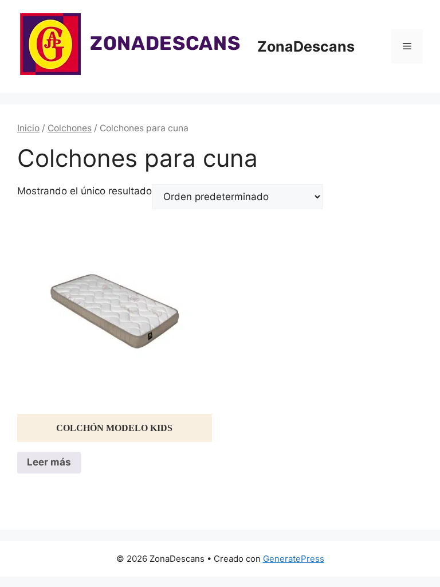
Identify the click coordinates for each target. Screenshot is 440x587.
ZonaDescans (306, 46)
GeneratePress (293, 558)
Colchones (70, 128)
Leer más (49, 462)
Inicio (28, 128)
